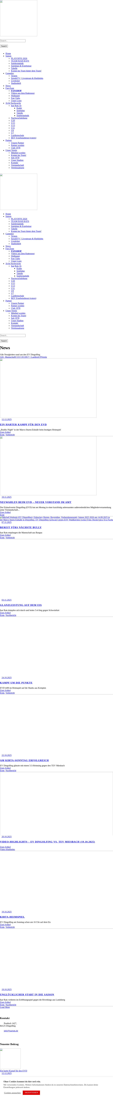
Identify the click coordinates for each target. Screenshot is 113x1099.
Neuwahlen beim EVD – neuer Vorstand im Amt (35, 502)
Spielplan (21, 110)
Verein (44, 357)
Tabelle (14, 68)
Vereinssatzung (17, 167)
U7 (12, 133)
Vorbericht (10, 435)
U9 (12, 130)
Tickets (14, 76)
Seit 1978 (15, 158)
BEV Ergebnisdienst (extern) (23, 138)
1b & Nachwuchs (13, 103)
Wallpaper (15, 95)
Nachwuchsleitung (19, 118)
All (1, 357)
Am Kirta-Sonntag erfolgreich (24, 760)
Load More (5, 1007)
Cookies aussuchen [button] (12, 1093)
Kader (19, 108)
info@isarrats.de (11, 1031)
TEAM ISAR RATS (20, 61)
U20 (13, 120)
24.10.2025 (7, 677)
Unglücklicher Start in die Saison (27, 994)
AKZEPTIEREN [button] (31, 1093)
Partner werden (17, 145)
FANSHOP (16, 91)
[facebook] (4, 172)
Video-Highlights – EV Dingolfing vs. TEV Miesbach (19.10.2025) (47, 841)
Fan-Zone (10, 88)
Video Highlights (7, 849)
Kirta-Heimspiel (12, 917)
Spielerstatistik (17, 63)
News (8, 86)
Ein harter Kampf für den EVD (23, 424)
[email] (2, 172)
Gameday (10, 73)
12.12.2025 (7, 419)
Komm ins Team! (18, 155)
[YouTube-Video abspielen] (56, 803)
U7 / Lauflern (32, 357)
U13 (13, 125)
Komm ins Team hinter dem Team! (26, 71)
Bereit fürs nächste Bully (21, 527)
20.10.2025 (7, 836)
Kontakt (14, 163)
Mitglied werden (18, 153)
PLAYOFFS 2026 (19, 58)
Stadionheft (16, 83)
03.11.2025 (6, 600)
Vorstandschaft (17, 165)
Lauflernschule (17, 135)
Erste (2, 435)
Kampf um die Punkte (16, 682)
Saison (8, 56)
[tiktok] (1, 172)
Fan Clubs (15, 98)
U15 (13, 123)
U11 (13, 128)
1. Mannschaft (9, 357)
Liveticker (15, 81)
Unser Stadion (17, 160)
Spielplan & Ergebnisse (21, 66)
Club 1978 (15, 148)
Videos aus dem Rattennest (22, 93)
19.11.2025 (6, 497)
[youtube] (6, 172)
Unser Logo (16, 100)
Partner (9, 140)
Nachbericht (11, 615)
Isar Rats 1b (16, 105)
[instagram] (7, 172)
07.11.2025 (6, 522)
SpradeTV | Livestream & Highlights (27, 78)
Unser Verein (11, 150)
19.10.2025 (7, 912)
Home (8, 53)
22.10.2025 (7, 755)
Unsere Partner (17, 143)
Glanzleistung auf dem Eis (21, 605)
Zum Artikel (5, 432)
